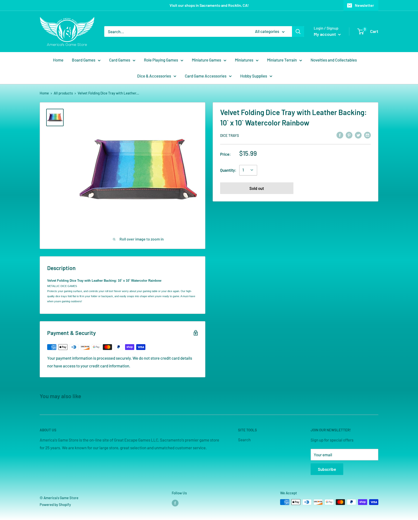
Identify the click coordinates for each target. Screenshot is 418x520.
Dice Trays (229, 135)
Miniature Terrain (282, 59)
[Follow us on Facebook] (175, 502)
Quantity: (228, 169)
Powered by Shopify (55, 504)
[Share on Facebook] (339, 135)
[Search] (298, 31)
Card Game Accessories (205, 75)
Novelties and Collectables (334, 59)
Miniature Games (206, 59)
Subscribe (327, 469)
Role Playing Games (161, 59)
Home (58, 59)
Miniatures (244, 59)
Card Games (119, 59)
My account (325, 34)
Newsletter (364, 5)
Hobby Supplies (253, 75)
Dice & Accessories (154, 75)
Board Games (83, 59)
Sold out (256, 188)
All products (63, 93)
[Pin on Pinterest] (349, 135)
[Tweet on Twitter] (358, 135)
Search (244, 439)
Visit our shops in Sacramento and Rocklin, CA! (209, 5)
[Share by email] (367, 135)
